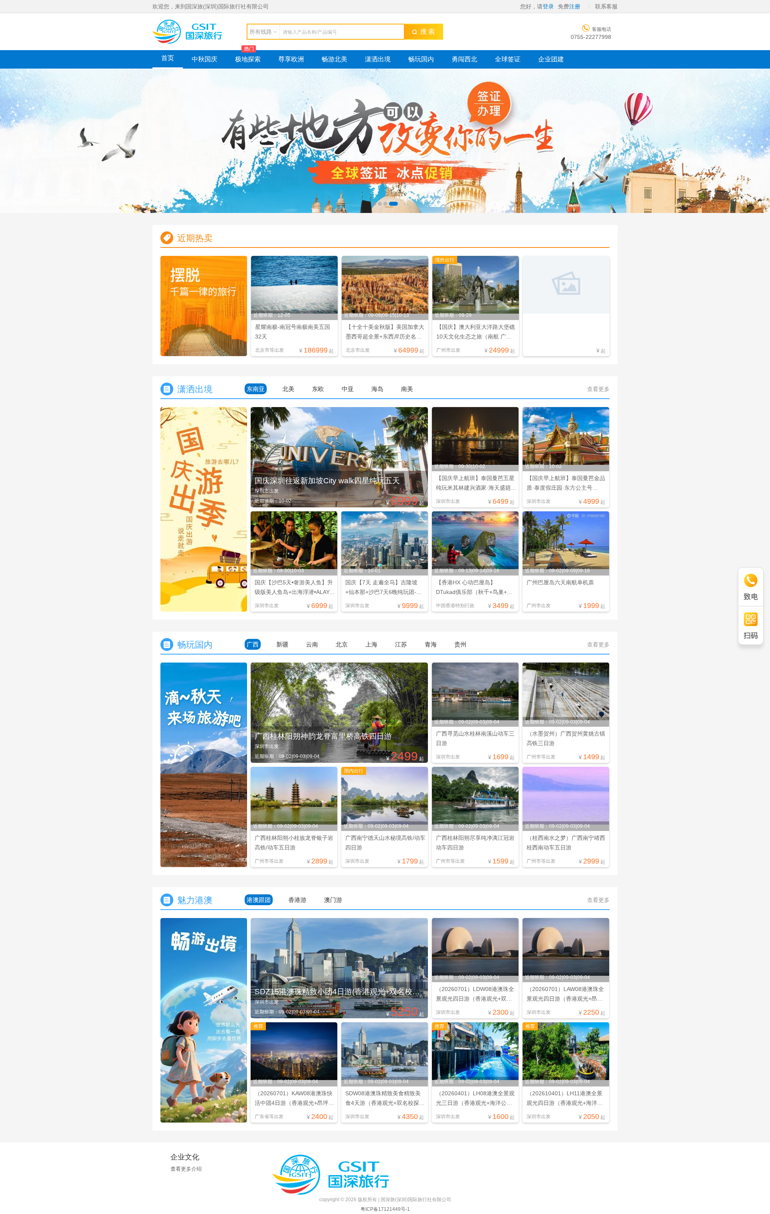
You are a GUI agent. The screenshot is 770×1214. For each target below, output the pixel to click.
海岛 (377, 388)
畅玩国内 (421, 59)
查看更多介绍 (186, 1169)
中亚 (348, 388)
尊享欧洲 (291, 59)
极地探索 (248, 59)
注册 (574, 6)
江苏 (401, 644)
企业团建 (551, 59)
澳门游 (333, 899)
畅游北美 (334, 59)
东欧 (318, 388)
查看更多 (598, 389)
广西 (253, 644)
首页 (167, 58)
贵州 (460, 644)
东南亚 (256, 388)
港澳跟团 (259, 899)
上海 (371, 644)
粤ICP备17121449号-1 (385, 1209)
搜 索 (426, 31)
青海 (431, 644)
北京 (342, 644)
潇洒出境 (378, 59)
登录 (548, 6)
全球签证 (508, 59)
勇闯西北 (464, 59)
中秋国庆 (204, 59)
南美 (407, 388)
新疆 (282, 644)
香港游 (297, 899)
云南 (312, 644)
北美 (288, 388)
